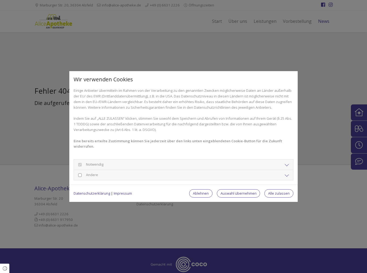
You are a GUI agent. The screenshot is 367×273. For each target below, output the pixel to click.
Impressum (123, 193)
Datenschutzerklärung (92, 193)
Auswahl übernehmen (239, 193)
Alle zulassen (279, 193)
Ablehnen (201, 193)
